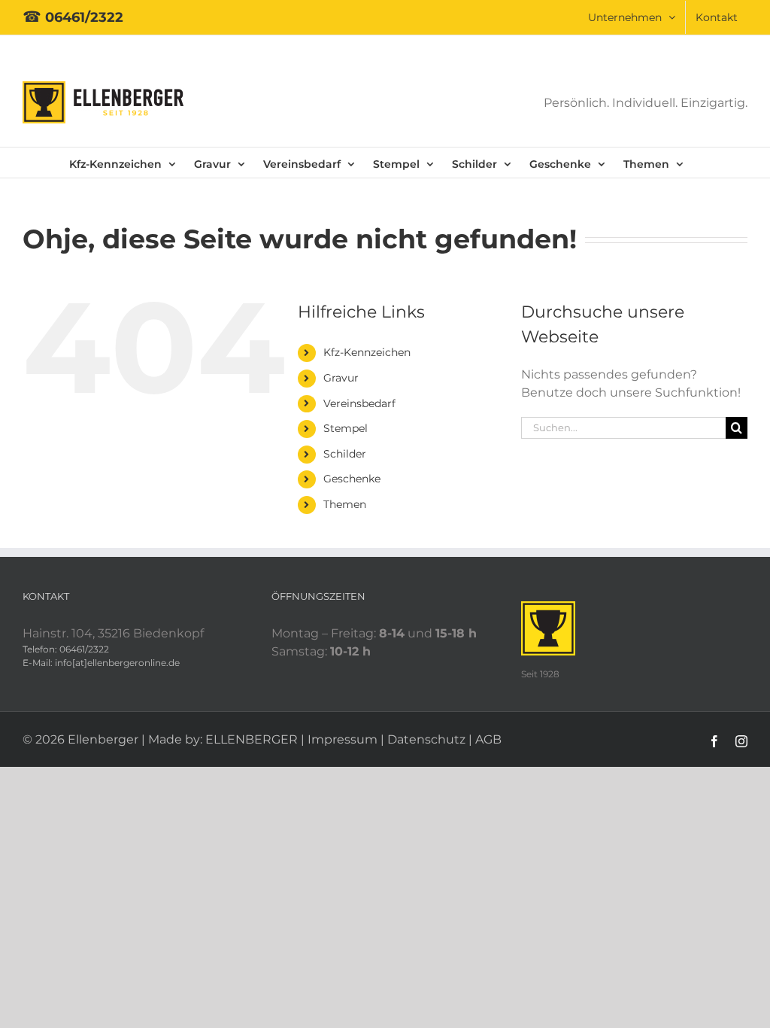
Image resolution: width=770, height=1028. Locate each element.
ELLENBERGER (251, 739)
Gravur (341, 378)
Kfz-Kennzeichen (367, 352)
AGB (488, 739)
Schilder (344, 454)
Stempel (345, 428)
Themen (344, 504)
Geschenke (351, 478)
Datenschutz (426, 739)
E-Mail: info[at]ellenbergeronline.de (101, 662)
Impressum (342, 739)
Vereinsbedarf (359, 403)
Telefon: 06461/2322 (66, 649)
